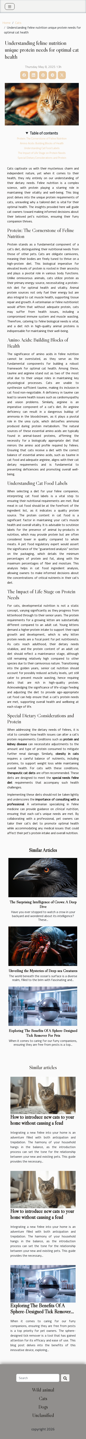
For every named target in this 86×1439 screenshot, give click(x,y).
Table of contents (44, 133)
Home (6, 22)
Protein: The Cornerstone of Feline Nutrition (42, 138)
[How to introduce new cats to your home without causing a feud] (43, 1095)
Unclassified (43, 1415)
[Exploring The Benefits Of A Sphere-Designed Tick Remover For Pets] (42, 1006)
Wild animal (43, 1390)
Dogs (43, 1407)
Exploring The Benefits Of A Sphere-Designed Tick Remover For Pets (43, 1032)
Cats (18, 22)
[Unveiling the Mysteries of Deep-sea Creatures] (42, 946)
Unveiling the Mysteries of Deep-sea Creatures (43, 970)
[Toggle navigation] (10, 6)
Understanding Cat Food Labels (42, 148)
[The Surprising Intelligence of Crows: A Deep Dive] (42, 877)
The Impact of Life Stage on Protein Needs (42, 153)
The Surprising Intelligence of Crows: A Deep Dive (43, 904)
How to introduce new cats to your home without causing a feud (42, 1120)
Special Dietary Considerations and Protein (42, 158)
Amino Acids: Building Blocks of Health (42, 143)
